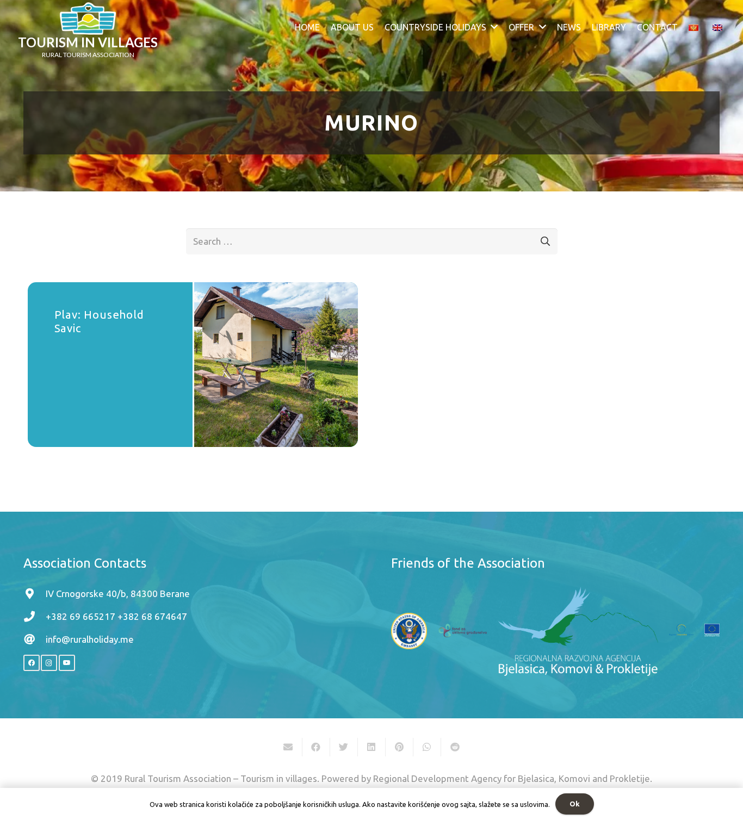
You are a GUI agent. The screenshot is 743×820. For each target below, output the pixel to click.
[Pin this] (399, 747)
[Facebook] (31, 663)
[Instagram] (49, 663)
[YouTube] (67, 663)
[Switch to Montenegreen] (695, 27)
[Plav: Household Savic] (275, 364)
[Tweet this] (344, 747)
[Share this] (316, 747)
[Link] (88, 18)
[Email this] (288, 747)
